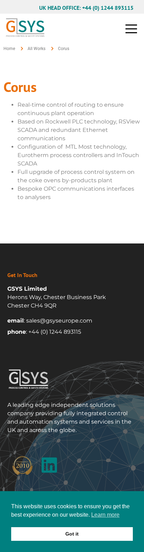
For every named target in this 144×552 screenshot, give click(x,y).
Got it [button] (72, 534)
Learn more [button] (105, 515)
